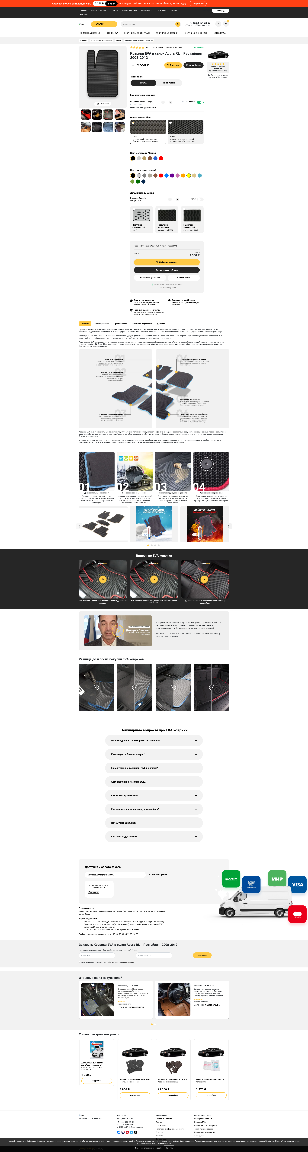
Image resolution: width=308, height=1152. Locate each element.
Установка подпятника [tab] (142, 324)
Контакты (84, 14)
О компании (161, 10)
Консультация (183, 278)
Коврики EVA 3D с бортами (137, 33)
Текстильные (169, 83)
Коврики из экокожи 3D (196, 33)
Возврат (173, 10)
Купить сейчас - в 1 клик (167, 270)
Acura (118, 40)
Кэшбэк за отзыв (129, 10)
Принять (169, 1148)
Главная (83, 10)
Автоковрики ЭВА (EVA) (101, 40)
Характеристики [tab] (102, 324)
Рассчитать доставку (150, 278)
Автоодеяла (220, 33)
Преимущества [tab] (120, 324)
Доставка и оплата (99, 10)
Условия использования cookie (149, 1148)
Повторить (93, 892)
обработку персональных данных (119, 962)
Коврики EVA (112, 33)
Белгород (220, 11)
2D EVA (143, 83)
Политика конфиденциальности (170, 1129)
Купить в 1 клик (193, 65)
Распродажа (146, 10)
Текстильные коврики (167, 33)
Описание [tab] (85, 324)
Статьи (115, 10)
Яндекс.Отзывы (136, 1007)
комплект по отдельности (142, 107)
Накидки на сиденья (89, 33)
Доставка (161, 324)
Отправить (202, 955)
